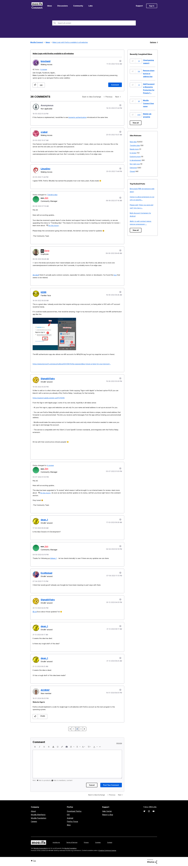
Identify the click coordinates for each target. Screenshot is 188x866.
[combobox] (94, 23)
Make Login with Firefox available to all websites (53, 53)
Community (78, 6)
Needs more (134, 149)
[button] (35, 85)
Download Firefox (74, 811)
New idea (133, 142)
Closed (132, 171)
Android (70, 818)
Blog (68, 825)
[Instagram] (149, 811)
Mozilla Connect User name (148, 103)
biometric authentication (77, 117)
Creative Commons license (107, 850)
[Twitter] (144, 811)
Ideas (49, 6)
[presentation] (35, 747)
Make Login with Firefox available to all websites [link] (70, 42)
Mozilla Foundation (38, 818)
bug (115, 275)
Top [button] (34, 861)
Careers (34, 821)
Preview (119, 743)
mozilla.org (56, 842)
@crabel (36, 275)
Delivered (133, 168)
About (33, 811)
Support (139, 6)
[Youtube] (153, 811)
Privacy (86, 842)
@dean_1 (53, 558)
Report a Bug (107, 815)
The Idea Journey (53, 225)
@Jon (35, 612)
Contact (109, 842)
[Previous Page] (70, 729)
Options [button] (153, 42)
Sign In (151, 6)
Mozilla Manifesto (38, 815)
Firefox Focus (72, 821)
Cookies (98, 842)
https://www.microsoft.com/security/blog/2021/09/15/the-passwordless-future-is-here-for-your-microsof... (72, 364)
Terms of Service (71, 842)
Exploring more (135, 156)
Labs (90, 6)
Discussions (62, 6)
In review (43, 69)
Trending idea (52, 195)
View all (136, 123)
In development (135, 160)
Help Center (107, 811)
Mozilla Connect (37, 5)
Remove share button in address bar (148, 73)
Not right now (135, 164)
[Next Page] (84, 729)
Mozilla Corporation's (41, 848)
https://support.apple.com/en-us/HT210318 (49, 398)
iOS (68, 815)
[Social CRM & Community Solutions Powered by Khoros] (152, 861)
